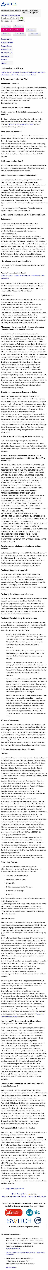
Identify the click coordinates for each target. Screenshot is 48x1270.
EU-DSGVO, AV (7, 53)
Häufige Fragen (7, 42)
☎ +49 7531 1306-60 (18, 1194)
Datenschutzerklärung (13, 1248)
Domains (18, 26)
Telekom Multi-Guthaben (12, 30)
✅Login (21, 19)
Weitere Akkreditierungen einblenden (25, 1227)
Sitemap (4, 63)
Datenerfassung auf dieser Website (24, 75)
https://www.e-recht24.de (15, 1189)
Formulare (5, 56)
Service (31, 30)
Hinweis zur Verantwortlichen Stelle (21, 124)
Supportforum (6, 46)
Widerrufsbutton (11, 1267)
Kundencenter (6, 39)
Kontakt (6, 34)
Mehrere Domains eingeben (10, 15)
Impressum (34, 34)
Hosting (6, 26)
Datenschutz (6, 49)
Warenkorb (19, 34)
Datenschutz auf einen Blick (11, 72)
